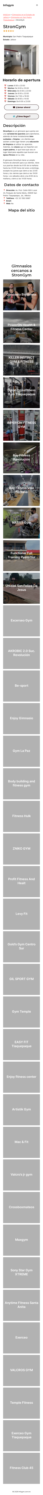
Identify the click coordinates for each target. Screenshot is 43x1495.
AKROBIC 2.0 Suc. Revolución (21, 653)
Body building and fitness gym (21, 783)
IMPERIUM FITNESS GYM (21, 425)
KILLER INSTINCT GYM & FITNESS (21, 359)
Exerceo (21, 1337)
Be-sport (21, 685)
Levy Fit (21, 914)
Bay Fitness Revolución (21, 457)
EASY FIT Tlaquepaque (22, 1044)
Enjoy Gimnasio (21, 718)
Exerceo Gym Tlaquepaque (22, 1435)
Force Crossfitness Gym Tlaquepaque (22, 392)
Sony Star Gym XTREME (22, 1272)
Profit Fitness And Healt (21, 881)
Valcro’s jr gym (21, 1174)
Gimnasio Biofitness (22, 294)
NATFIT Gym (21, 522)
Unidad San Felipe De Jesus (21, 588)
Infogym (8, 5)
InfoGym (6, 15)
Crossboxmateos (21, 1207)
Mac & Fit (21, 1142)
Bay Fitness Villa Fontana (21, 490)
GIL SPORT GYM (21, 979)
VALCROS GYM (21, 1370)
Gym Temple (21, 1011)
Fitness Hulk (21, 816)
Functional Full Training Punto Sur (21, 555)
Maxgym (21, 1239)
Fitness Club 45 (21, 1468)
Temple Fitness (21, 1402)
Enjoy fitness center (21, 1077)
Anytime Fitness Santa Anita (21, 1305)
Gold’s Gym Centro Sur (21, 946)
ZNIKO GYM (21, 848)
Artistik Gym (21, 1109)
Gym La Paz (21, 751)
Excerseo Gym (21, 620)
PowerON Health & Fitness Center (21, 327)
